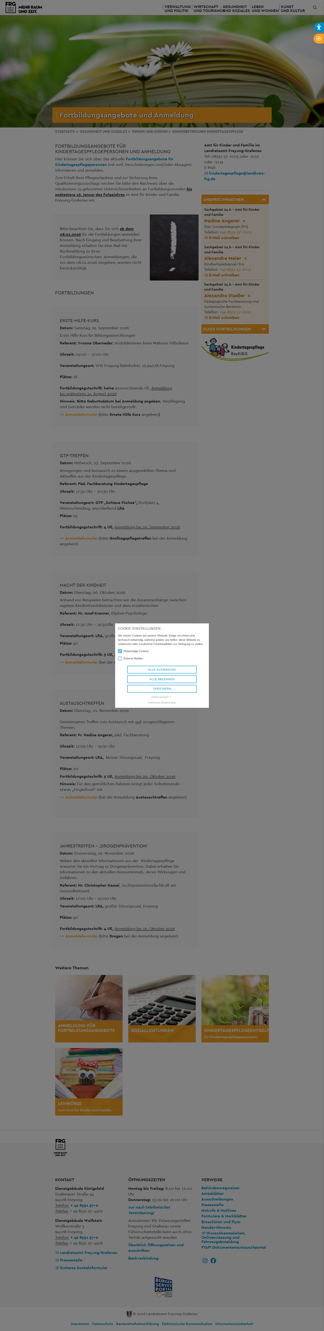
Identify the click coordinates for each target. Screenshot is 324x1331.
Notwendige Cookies (136, 651)
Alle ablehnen (162, 679)
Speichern (162, 688)
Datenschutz (169, 702)
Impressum (154, 702)
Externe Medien (133, 658)
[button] (319, 27)
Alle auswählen (162, 669)
